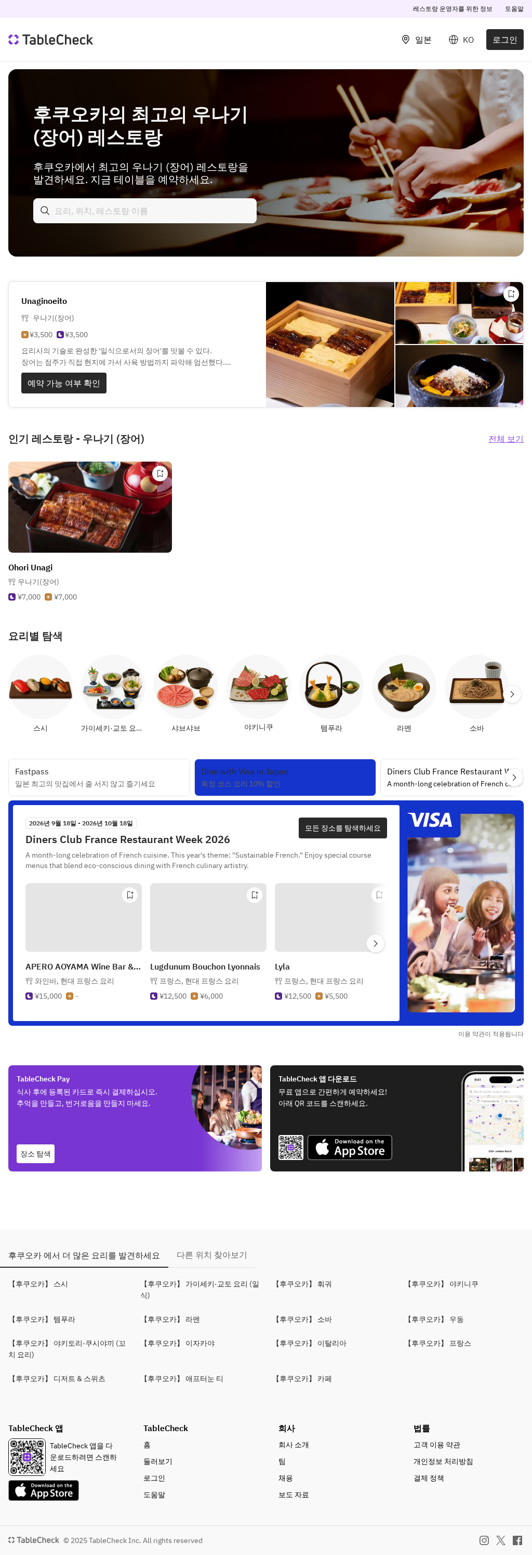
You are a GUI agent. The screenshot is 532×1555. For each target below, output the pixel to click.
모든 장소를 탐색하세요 (343, 828)
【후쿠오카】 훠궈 (302, 1284)
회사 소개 (293, 1444)
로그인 (505, 39)
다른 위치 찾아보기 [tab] (212, 1255)
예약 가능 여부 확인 (64, 383)
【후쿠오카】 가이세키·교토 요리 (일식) (199, 1289)
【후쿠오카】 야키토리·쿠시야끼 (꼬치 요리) (67, 1349)
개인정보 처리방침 (443, 1461)
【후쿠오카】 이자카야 (177, 1343)
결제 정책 (429, 1478)
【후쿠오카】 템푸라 (41, 1319)
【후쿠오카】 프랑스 (437, 1343)
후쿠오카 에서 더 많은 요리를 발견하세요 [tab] (84, 1255)
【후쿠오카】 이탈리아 (309, 1343)
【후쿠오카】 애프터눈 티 (181, 1378)
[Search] (45, 210)
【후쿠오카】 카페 (302, 1378)
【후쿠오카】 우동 (434, 1319)
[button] (74, 981)
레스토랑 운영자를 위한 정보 (453, 8)
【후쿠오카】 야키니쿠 (441, 1284)
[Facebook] (517, 1540)
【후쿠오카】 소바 (302, 1319)
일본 (423, 39)
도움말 (514, 8)
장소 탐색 (35, 1153)
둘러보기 (157, 1461)
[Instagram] (484, 1540)
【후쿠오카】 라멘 (170, 1319)
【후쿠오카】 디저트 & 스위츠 (56, 1378)
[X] (501, 1540)
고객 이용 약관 (437, 1444)
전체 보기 (506, 439)
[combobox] (145, 210)
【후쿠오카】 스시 (38, 1284)
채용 (285, 1478)
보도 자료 (293, 1494)
